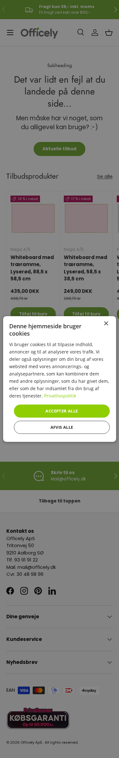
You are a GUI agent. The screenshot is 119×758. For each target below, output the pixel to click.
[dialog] (59, 379)
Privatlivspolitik (60, 396)
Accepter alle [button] (61, 410)
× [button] (105, 323)
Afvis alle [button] (61, 427)
